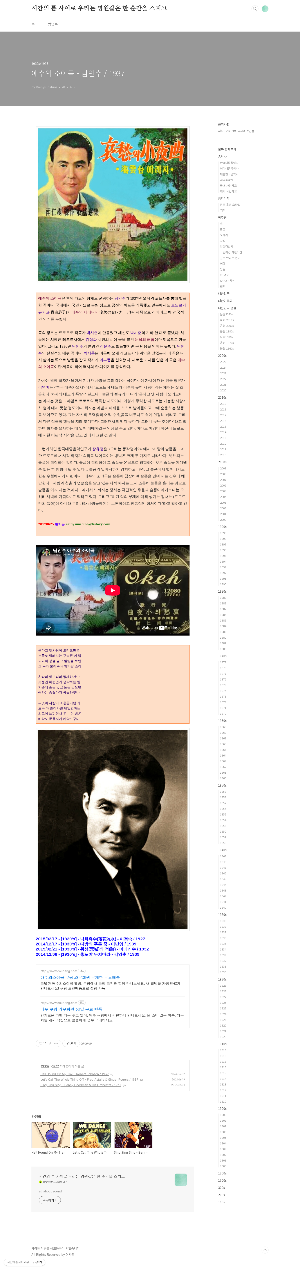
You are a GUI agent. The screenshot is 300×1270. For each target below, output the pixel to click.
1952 (223, 831)
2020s (222, 355)
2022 (223, 379)
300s (221, 1187)
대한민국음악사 (229, 174)
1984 (223, 626)
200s (221, 1195)
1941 (223, 902)
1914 (223, 1078)
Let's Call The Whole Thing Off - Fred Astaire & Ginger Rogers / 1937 (89, 1079)
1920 (223, 1037)
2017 (223, 415)
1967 (223, 738)
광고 (222, 229)
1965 (223, 750)
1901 (223, 1160)
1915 (223, 1073)
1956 (223, 808)
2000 (223, 519)
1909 (223, 1115)
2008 (223, 474)
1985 (223, 620)
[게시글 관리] (56, 1043)
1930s (45, 1066)
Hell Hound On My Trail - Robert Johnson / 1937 (74, 1074)
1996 (223, 550)
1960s (222, 720)
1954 (223, 820)
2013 (223, 438)
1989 (223, 597)
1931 (223, 966)
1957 (223, 803)
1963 (223, 761)
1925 (223, 1008)
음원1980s (226, 337)
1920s (222, 979)
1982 (223, 637)
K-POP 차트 (227, 281)
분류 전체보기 (227, 149)
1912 (223, 1090)
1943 (223, 890)
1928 (223, 991)
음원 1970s (227, 343)
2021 (223, 384)
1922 (223, 1025)
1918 (223, 1056)
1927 (223, 997)
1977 (223, 673)
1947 (223, 867)
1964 (223, 755)
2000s (222, 462)
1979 (223, 662)
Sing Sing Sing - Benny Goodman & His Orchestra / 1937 (80, 1085)
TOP (265, 1250)
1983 (223, 632)
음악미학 (224, 198)
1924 (223, 1014)
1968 (223, 732)
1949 (223, 856)
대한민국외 (225, 300)
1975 (223, 685)
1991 (223, 578)
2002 (223, 508)
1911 (223, 1096)
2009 (223, 468)
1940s (222, 850)
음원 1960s (227, 348)
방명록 (53, 24)
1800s (222, 1173)
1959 (223, 791)
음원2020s (226, 314)
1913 (223, 1084)
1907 (223, 1126)
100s (221, 1202)
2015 (223, 426)
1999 (223, 533)
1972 (223, 702)
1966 (223, 744)
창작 (222, 241)
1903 (223, 1149)
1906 (223, 1132)
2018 (223, 409)
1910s (222, 1044)
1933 (223, 955)
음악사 (222, 156)
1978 (223, 668)
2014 (223, 432)
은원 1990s (227, 331)
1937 (55, 1066)
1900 (223, 1166)
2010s (222, 397)
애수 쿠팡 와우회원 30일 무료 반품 (71, 1009)
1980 (223, 649)
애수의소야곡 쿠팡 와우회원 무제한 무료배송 (80, 977)
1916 (223, 1067)
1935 (223, 943)
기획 (222, 210)
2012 (223, 443)
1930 (223, 972)
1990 (223, 584)
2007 (223, 480)
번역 (222, 286)
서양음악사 (226, 180)
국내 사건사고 (228, 185)
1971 (223, 708)
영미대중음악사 (229, 168)
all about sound (50, 1191)
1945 (223, 879)
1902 (223, 1155)
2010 (223, 455)
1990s (222, 526)
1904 (223, 1143)
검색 (255, 8)
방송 (222, 269)
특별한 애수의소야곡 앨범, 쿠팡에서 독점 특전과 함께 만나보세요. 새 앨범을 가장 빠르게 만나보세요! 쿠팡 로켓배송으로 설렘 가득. (110, 985)
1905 (223, 1137)
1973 (223, 696)
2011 (223, 449)
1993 (223, 567)
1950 (223, 843)
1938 (223, 926)
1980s (222, 591)
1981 (223, 643)
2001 (223, 514)
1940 (223, 907)
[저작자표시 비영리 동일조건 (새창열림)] (86, 1043)
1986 (223, 615)
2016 (223, 421)
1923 (223, 1020)
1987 (223, 609)
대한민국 (224, 293)
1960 (223, 778)
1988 (223, 603)
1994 (223, 561)
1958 (223, 797)
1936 (223, 938)
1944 (223, 885)
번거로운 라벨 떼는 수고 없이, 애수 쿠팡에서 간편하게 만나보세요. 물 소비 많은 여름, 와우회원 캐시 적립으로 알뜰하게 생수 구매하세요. (112, 1017)
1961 (223, 772)
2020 (223, 390)
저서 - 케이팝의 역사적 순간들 (236, 131)
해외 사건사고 (228, 191)
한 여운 (224, 275)
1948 (223, 862)
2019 (223, 403)
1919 (223, 1050)
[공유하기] (50, 1043)
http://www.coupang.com (58, 971)
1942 (223, 896)
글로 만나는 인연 (230, 258)
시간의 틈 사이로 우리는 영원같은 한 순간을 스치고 (99, 8)
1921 (223, 1031)
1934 (223, 949)
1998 (223, 538)
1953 (223, 826)
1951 (223, 837)
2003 (223, 502)
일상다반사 (226, 246)
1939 (223, 921)
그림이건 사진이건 (231, 252)
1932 (223, 961)
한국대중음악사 (229, 163)
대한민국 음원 (227, 308)
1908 (223, 1120)
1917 (223, 1061)
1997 (223, 544)
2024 (223, 367)
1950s (222, 785)
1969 (223, 727)
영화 (222, 263)
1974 (223, 691)
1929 (223, 985)
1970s (222, 656)
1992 (223, 573)
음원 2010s (227, 320)
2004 (223, 497)
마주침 (222, 217)
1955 (223, 814)
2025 (223, 362)
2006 (223, 485)
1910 (223, 1101)
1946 (223, 873)
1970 (223, 713)
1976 (223, 679)
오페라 (224, 235)
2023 (223, 373)
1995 (223, 556)
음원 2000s (227, 325)
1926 (223, 1002)
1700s (222, 1180)
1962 (223, 767)
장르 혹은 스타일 (230, 204)
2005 (223, 491)
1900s (222, 1108)
